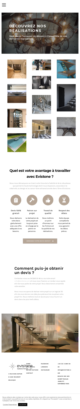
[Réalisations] (12, 74)
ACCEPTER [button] (22, 404)
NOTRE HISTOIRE (32, 370)
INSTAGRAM (45, 370)
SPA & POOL (30, 367)
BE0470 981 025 (63, 376)
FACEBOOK (45, 364)
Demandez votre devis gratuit (38, 241)
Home (28, 364)
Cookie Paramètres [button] (10, 405)
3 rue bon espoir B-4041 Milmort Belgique (15, 377)
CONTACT (29, 373)
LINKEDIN (44, 367)
